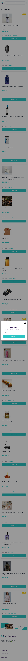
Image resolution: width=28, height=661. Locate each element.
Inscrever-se (14, 336)
